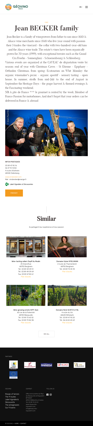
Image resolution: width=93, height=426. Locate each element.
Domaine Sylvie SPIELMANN (67, 258)
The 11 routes (10, 397)
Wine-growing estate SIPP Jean (25, 306)
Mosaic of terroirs (12, 394)
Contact (23, 423)
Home (16, 423)
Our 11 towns (10, 408)
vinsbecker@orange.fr (17, 179)
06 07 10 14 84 (10, 168)
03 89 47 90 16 (11, 166)
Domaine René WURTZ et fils (67, 306)
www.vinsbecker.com (13, 177)
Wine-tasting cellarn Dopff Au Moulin (25, 258)
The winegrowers (12, 405)
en (80, 7)
